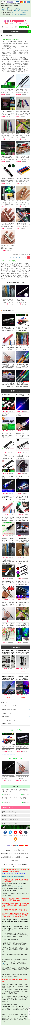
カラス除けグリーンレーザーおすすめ (8, 414)
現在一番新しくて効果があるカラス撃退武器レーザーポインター (15, 790)
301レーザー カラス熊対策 (20, 10)
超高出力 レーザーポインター (10, 811)
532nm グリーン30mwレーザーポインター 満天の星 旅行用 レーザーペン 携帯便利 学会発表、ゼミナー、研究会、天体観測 (8, 91)
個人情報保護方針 (6, 857)
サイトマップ (24, 857)
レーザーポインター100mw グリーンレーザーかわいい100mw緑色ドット (22, 347)
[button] (28, 292)
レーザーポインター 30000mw (10, 819)
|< (10, 257)
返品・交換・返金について (21, 853)
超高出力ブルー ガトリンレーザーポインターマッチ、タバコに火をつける (8, 540)
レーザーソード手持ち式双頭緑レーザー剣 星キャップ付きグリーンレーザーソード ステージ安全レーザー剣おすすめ (22, 625)
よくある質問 (16, 857)
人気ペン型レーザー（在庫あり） (11, 8)
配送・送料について (6, 853)
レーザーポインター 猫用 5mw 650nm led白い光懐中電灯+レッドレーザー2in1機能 (22, 301)
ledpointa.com (5, 963)
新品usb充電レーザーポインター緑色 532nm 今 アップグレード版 (8, 498)
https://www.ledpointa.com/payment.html (13, 876)
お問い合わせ (14, 860)
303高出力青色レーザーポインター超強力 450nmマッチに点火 (22, 435)
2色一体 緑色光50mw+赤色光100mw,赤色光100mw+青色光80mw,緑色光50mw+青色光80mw (22, 384)
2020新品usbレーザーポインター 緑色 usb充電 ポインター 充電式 (8, 347)
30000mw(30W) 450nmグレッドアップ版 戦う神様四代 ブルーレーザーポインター (22, 366)
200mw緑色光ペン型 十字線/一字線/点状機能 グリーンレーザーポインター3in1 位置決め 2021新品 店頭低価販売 (7, 158)
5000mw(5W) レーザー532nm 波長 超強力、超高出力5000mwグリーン (8, 329)
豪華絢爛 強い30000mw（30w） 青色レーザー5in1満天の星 (8, 776)
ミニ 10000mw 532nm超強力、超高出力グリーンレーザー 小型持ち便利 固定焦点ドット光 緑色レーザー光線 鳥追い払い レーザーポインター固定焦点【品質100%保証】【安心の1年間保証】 (8, 202)
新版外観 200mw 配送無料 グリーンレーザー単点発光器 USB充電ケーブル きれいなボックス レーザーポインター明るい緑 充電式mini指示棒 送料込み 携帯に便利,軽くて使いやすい (23, 113)
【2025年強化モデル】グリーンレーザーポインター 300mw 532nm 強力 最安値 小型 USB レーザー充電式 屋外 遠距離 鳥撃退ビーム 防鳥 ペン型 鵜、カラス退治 (23, 225)
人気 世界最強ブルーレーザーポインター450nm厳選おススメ (8, 583)
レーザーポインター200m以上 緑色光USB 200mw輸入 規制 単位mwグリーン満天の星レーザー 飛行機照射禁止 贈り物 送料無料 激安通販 (23, 180)
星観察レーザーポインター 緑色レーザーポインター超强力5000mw (22, 329)
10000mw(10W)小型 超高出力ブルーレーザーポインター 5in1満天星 (8, 384)
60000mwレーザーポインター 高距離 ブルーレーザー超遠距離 (22, 776)
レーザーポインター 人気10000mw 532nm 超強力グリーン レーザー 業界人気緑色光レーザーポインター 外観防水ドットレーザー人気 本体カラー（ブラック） (22, 652)
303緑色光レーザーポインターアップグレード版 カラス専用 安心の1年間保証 (8, 456)
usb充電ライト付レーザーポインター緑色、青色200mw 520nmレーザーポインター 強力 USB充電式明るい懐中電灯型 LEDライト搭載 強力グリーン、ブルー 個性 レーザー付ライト (8, 561)
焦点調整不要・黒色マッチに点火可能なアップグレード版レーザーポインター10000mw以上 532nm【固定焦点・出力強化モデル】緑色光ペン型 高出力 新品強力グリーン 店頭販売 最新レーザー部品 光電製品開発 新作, (22, 604)
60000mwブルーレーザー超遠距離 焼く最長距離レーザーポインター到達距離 (8, 366)
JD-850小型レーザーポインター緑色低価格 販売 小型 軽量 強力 (8, 435)
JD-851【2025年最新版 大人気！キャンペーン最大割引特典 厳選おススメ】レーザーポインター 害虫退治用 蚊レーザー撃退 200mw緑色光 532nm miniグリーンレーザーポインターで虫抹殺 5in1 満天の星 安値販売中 (8, 113)
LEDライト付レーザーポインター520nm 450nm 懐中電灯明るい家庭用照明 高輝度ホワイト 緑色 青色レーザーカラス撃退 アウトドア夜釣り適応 (8, 519)
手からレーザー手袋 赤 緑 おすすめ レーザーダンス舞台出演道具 (22, 498)
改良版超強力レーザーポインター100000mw (22, 395)
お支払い (21, 850)
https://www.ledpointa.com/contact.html (12, 886)
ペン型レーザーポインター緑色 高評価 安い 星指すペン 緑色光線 (22, 456)
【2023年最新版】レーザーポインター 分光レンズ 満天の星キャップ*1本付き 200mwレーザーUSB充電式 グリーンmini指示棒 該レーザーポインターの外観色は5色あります (8, 135)
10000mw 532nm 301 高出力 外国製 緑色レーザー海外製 (22, 561)
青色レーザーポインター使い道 (8, 477)
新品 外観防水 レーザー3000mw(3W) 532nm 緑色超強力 (22, 748)
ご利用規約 (15, 850)
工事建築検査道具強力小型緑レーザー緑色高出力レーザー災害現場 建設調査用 (22, 540)
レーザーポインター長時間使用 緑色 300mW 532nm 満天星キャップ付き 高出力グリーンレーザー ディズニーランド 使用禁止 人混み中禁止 (8, 180)
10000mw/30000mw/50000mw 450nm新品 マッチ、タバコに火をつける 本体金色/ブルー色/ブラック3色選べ (8, 301)
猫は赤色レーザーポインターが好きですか (14, 798)
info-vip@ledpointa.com (19, 14)
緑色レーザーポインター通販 (9, 823)
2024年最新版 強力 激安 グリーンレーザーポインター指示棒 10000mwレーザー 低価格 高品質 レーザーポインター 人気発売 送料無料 (23, 91)
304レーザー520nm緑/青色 (19, 12)
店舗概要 (8, 850)
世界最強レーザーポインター (9, 815)
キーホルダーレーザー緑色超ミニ (22, 477)
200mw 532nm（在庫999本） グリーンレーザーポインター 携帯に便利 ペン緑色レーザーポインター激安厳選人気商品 (8, 625)
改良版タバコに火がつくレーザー (22, 414)
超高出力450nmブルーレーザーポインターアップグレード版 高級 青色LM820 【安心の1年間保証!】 (22, 583)
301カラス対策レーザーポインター (8, 395)
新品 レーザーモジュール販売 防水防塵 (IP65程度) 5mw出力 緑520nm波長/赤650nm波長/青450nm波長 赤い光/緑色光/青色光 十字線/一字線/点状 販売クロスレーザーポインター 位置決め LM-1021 (8, 652)
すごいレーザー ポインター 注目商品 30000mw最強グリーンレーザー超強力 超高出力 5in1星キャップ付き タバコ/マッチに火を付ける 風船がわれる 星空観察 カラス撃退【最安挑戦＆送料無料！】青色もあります (23, 158)
